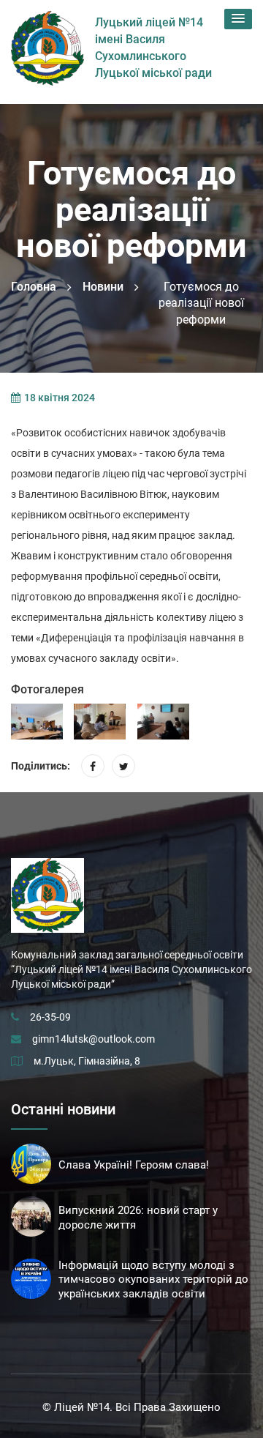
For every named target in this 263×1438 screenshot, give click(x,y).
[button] (238, 19)
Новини (103, 287)
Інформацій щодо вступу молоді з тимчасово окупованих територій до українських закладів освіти (153, 1280)
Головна (33, 287)
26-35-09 (50, 1017)
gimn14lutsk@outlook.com (93, 1039)
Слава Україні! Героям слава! (133, 1164)
